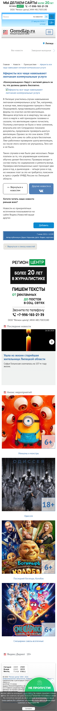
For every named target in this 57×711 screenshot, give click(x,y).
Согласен (28, 709)
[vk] (41, 191)
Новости (16, 64)
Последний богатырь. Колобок (33, 571)
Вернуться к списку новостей (21, 246)
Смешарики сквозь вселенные (33, 634)
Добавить (43, 225)
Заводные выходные (41, 50)
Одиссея (39, 508)
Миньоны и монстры (35, 446)
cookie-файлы (28, 693)
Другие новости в (41, 186)
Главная (6, 64)
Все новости (17, 50)
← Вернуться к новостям (15, 189)
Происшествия (30, 64)
